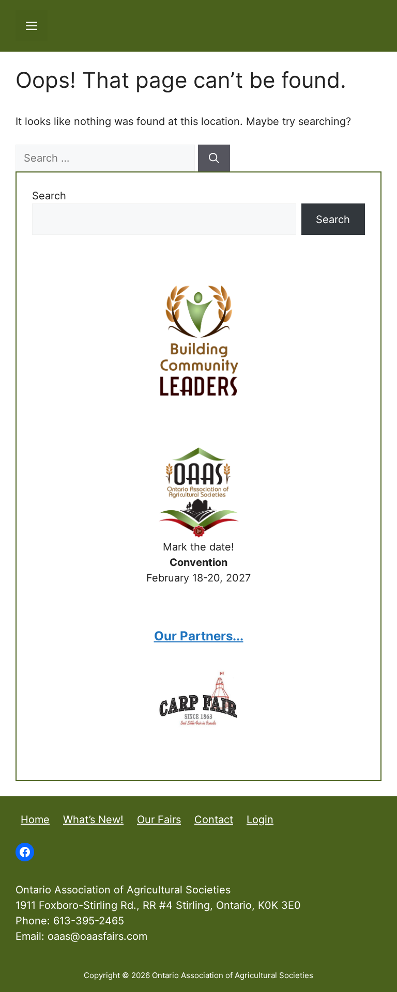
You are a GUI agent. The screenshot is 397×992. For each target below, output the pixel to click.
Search (49, 196)
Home (35, 819)
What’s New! (93, 819)
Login (260, 819)
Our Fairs (159, 819)
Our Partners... (198, 635)
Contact (213, 819)
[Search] (214, 158)
